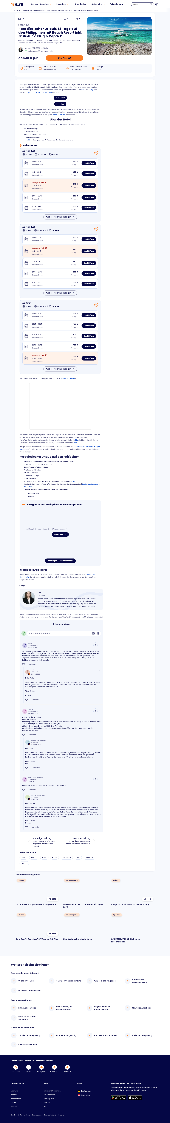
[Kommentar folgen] (95, 644)
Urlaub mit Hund (26, 981)
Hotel (83, 90)
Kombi (54, 857)
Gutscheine (96, 4)
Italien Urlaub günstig (142, 1035)
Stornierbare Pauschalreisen (139, 981)
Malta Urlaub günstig (66, 1035)
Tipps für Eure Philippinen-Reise (39, 92)
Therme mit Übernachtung (68, 981)
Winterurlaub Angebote (105, 981)
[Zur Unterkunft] (60, 518)
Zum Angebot (64, 58)
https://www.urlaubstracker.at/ (38, 816)
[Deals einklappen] (96, 153)
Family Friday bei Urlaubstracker (64, 1008)
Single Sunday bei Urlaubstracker (102, 1008)
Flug (91, 90)
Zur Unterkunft (60, 534)
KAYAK (44, 857)
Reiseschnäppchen (40, 4)
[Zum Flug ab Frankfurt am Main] (60, 548)
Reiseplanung (116, 4)
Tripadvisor (28, 140)
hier (76, 440)
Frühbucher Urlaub (27, 1008)
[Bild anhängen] (93, 633)
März (78, 857)
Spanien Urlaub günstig (29, 1035)
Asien (23, 857)
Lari (29, 48)
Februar (33, 857)
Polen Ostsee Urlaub (27, 1044)
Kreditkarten (80, 4)
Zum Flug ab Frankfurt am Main (60, 561)
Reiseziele (61, 4)
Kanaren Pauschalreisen (105, 1035)
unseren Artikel (59, 115)
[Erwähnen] (98, 633)
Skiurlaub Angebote (141, 1008)
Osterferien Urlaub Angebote (27, 1018)
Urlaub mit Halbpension (29, 990)
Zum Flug (60, 104)
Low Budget (67, 857)
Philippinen (89, 857)
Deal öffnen (89, 163)
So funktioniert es (67, 378)
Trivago (24, 863)
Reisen (18, 10)
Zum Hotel (60, 98)
